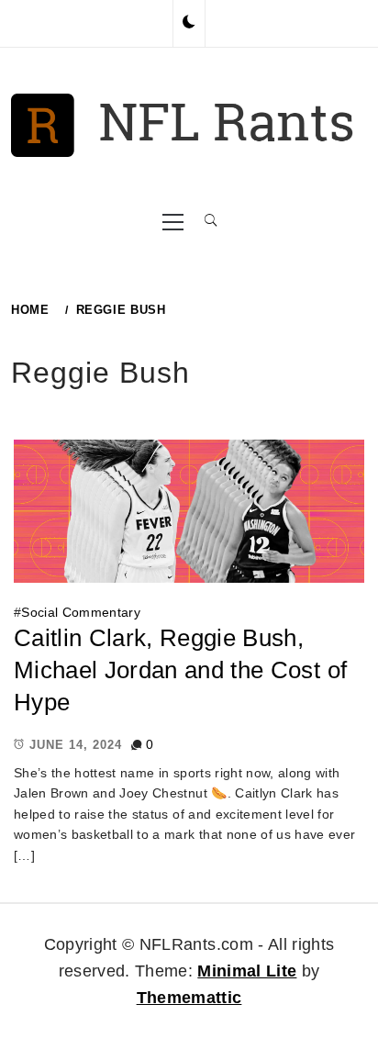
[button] (189, 22)
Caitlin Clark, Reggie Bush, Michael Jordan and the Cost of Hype (180, 669)
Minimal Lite (246, 971)
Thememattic (189, 997)
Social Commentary (80, 612)
